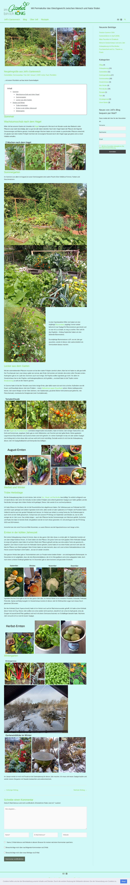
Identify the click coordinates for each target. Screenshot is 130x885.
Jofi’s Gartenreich (12, 19)
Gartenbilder (8, 75)
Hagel (37, 126)
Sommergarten (21, 97)
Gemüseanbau (18, 75)
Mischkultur (103, 85)
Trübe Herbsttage (22, 105)
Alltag (101, 65)
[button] (117, 881)
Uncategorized (104, 99)
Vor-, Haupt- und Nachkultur (51, 497)
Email (101, 139)
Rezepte (45, 19)
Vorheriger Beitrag (11, 790)
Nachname (102, 132)
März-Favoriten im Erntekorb (108, 39)
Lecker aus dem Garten (24, 100)
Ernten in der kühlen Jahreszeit (26, 108)
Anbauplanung (104, 68)
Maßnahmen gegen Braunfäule (52, 388)
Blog (25, 19)
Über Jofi (34, 19)
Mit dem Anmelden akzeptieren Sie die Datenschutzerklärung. (111, 147)
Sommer (15, 92)
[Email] (118, 19)
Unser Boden (103, 102)
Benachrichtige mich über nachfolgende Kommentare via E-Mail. (27, 847)
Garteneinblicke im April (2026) (109, 36)
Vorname (102, 125)
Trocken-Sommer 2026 (106, 32)
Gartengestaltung (104, 75)
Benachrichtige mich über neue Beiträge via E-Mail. (23, 852)
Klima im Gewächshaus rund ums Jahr (112, 43)
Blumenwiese (59, 324)
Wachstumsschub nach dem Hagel (27, 94)
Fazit (47, 75)
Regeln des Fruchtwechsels (18, 431)
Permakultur (103, 89)
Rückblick (53, 75)
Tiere (100, 95)
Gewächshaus (104, 82)
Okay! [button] (124, 881)
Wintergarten (20, 111)
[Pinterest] (121, 19)
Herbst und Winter (19, 102)
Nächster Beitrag (80, 790)
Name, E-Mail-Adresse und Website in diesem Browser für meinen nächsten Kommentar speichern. (40, 842)
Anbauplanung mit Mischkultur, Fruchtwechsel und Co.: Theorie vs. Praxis (111, 49)
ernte (43, 75)
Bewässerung (8, 380)
